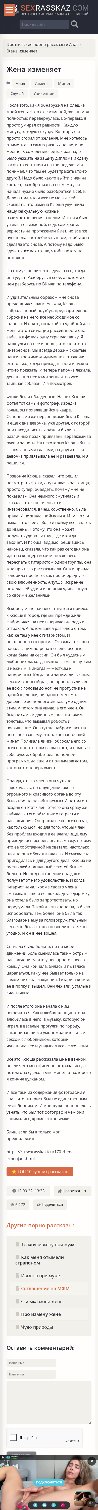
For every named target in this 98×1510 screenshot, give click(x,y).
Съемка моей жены (42, 1301)
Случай (17, 93)
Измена (41, 83)
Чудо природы (36, 1327)
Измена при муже (40, 1275)
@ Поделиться (50, 1204)
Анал (74, 44)
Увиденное (43, 93)
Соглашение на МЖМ (45, 1288)
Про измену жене (40, 1314)
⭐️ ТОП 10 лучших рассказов (40, 1171)
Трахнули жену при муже (48, 1244)
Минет (64, 83)
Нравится (74, 1190)
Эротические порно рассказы (36, 44)
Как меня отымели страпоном (39, 1260)
